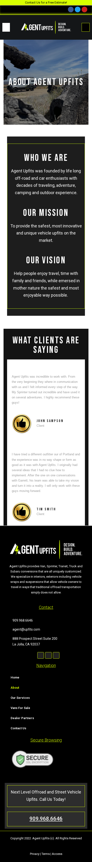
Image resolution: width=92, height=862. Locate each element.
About (15, 687)
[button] (6, 27)
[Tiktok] (56, 655)
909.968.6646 (46, 819)
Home (15, 677)
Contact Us (18, 728)
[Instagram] (48, 655)
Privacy (34, 854)
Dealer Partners (22, 718)
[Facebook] (40, 655)
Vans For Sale (20, 708)
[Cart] (86, 27)
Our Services (20, 698)
